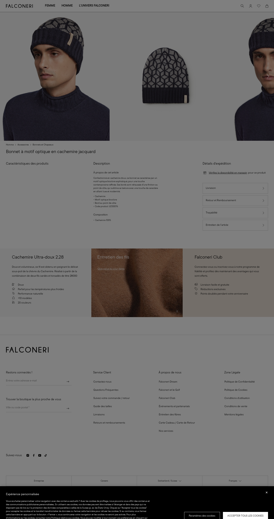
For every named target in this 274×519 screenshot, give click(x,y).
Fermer (266, 493)
